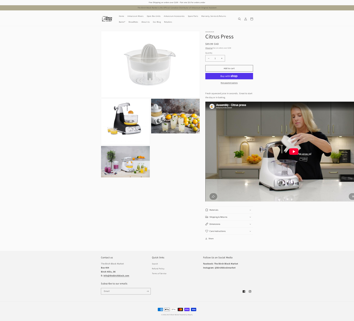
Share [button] (211, 238)
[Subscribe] (148, 291)
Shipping (208, 48)
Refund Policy (158, 268)
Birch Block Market (173, 315)
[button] (239, 19)
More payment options (229, 83)
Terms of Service (159, 273)
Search (155, 263)
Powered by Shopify (186, 315)
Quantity (208, 53)
